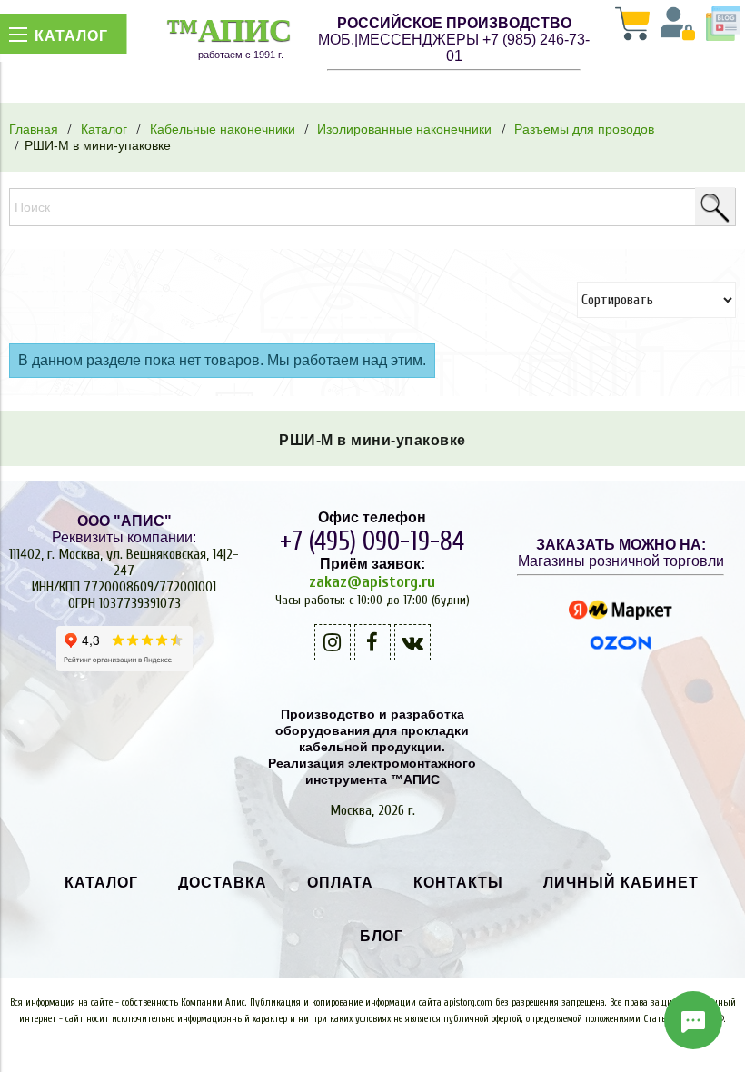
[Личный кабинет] (678, 25)
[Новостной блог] (723, 25)
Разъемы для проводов (584, 129)
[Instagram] (332, 642)
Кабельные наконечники (222, 129)
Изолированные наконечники (404, 129)
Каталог (104, 129)
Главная (33, 129)
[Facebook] (372, 642)
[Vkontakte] (412, 642)
